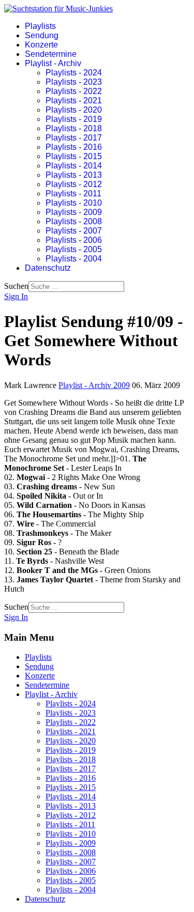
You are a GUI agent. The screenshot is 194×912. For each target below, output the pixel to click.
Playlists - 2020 (74, 109)
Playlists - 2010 (74, 202)
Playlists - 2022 (74, 91)
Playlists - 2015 (74, 156)
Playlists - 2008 (74, 221)
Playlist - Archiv (53, 63)
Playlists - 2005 (74, 249)
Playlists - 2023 (74, 82)
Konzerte (41, 44)
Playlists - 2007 (74, 230)
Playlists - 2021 (74, 100)
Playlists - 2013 (74, 175)
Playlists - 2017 (74, 137)
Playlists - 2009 (74, 212)
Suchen (16, 286)
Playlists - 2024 (74, 72)
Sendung (41, 35)
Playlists (40, 26)
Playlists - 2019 (74, 119)
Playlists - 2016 (74, 147)
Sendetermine (51, 54)
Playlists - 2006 (74, 240)
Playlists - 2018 (74, 128)
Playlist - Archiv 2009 (94, 385)
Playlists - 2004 (74, 258)
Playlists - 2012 (74, 184)
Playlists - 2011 (73, 193)
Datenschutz (48, 268)
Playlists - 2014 (74, 165)
